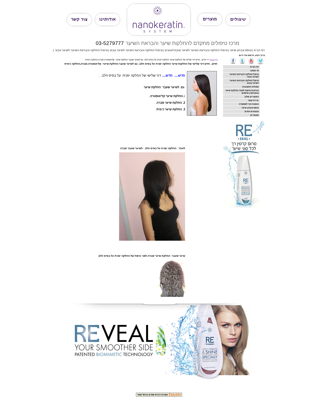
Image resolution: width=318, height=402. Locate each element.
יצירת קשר (253, 100)
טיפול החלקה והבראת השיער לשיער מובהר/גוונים (196, 50)
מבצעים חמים (252, 111)
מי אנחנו (254, 70)
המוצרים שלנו (252, 96)
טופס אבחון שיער (241, 50)
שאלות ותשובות (250, 86)
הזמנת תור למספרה (249, 104)
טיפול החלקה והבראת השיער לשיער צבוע (136, 50)
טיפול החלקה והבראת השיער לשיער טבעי (81, 50)
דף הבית (259, 50)
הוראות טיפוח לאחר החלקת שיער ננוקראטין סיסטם (242, 91)
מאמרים (254, 115)
